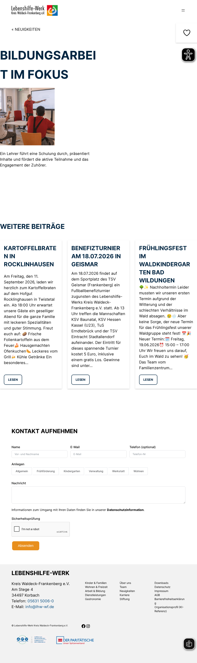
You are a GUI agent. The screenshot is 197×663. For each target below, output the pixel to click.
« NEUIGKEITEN (26, 29)
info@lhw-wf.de (39, 606)
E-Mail (75, 447)
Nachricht (19, 483)
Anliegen (18, 464)
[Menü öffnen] (183, 10)
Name (16, 447)
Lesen (13, 380)
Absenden (25, 546)
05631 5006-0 (41, 601)
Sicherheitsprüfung (26, 519)
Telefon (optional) (142, 447)
